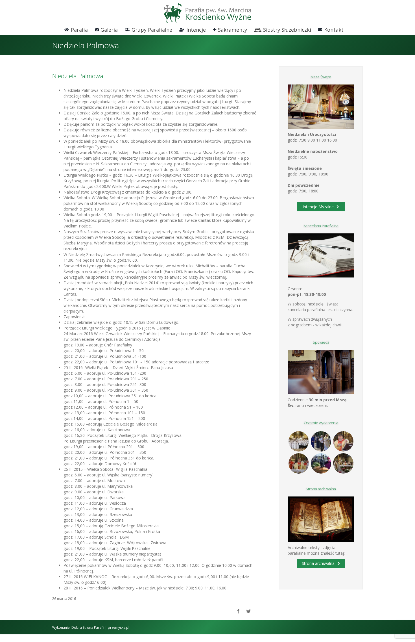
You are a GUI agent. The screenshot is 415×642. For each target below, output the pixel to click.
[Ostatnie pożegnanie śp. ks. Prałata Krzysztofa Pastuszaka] (320, 463)
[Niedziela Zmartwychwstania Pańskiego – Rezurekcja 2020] (343, 463)
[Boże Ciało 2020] (320, 441)
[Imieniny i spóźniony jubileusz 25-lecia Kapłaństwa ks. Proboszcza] (343, 441)
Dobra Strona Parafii (87, 627)
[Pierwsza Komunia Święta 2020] (298, 441)
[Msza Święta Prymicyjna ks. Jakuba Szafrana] (298, 463)
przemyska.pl (118, 627)
